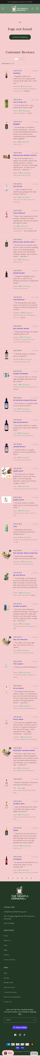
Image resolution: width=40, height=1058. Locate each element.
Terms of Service (9, 960)
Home (6, 936)
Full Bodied (17, 859)
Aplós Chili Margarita (19, 113)
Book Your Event (9, 987)
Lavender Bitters (19, 447)
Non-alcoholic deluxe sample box (25, 553)
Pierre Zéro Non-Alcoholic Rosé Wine (24, 708)
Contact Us (8, 1002)
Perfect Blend (18, 719)
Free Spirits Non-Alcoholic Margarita (24, 626)
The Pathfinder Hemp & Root (21, 362)
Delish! (15, 830)
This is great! (18, 664)
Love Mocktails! (19, 299)
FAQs (5, 950)
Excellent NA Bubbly (20, 374)
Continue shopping (20, 37)
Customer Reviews (10, 992)
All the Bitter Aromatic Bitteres (25, 400)
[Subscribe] (33, 1019)
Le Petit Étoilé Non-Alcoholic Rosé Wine (25, 739)
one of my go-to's (20, 102)
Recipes (6, 978)
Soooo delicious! (19, 213)
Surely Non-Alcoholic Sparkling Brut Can (25, 387)
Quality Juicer (18, 471)
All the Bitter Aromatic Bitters (22, 411)
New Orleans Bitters (20, 422)
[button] (2, 8)
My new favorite (19, 575)
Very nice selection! (20, 639)
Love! (15, 526)
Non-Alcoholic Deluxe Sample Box (23, 564)
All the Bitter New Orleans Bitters (23, 435)
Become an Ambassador (12, 997)
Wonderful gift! (19, 273)
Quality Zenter (18, 500)
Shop (5, 945)
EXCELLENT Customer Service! (24, 750)
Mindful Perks (8, 982)
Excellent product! (20, 606)
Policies (6, 955)
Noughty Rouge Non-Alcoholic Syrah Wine (25, 872)
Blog (5, 973)
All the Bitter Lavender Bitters (22, 460)
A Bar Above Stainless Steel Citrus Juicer (25, 489)
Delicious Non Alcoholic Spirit (24, 242)
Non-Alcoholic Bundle (21, 328)
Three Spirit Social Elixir (20, 288)
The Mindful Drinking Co (16, 1051)
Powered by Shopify (30, 1051)
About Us (7, 940)
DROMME (16, 124)
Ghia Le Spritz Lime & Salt (21, 595)
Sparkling (16, 73)
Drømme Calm (17, 144)
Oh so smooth (18, 688)
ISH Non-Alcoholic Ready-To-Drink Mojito (25, 540)
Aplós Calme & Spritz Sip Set (21, 175)
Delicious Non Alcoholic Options (25, 155)
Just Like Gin (18, 186)
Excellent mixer (19, 804)
